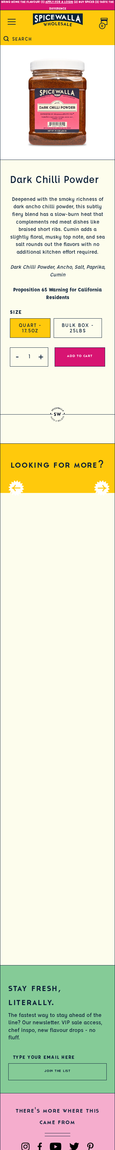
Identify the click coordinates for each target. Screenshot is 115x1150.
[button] (10, 480)
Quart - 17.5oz (30, 328)
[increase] (41, 357)
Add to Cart (79, 355)
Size (16, 312)
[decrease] (17, 357)
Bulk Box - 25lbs (78, 328)
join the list (57, 1070)
